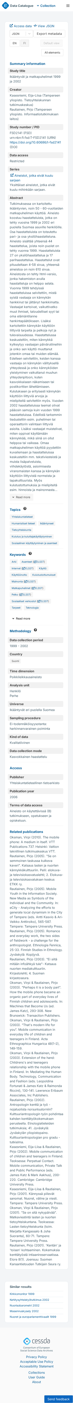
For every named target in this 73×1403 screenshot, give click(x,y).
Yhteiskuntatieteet (22, 516)
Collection (47, 6)
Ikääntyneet (47, 523)
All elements (52, 52)
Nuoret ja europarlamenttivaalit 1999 (33, 1316)
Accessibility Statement (37, 1366)
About (36, 1382)
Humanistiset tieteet (23, 523)
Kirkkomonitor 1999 (22, 1294)
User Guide (36, 1377)
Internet (16, 568)
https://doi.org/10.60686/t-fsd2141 (35, 142)
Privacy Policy (36, 1357)
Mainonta (17, 581)
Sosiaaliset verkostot (24, 601)
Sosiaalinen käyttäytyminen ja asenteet (34, 543)
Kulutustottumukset (43, 574)
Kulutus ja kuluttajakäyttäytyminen (32, 536)
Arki (14, 561)
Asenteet (27, 561)
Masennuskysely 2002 (24, 1311)
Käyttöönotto (19, 574)
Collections (36, 1372)
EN (15, 43)
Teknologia (32, 607)
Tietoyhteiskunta (21, 529)
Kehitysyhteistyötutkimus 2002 (29, 1299)
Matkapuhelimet (21, 588)
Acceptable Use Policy (36, 1362)
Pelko (15, 594)
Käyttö (43, 568)
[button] (68, 6)
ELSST (40, 561)
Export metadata (49, 34)
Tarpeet (16, 607)
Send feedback (58, 1399)
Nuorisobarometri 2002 (25, 1305)
